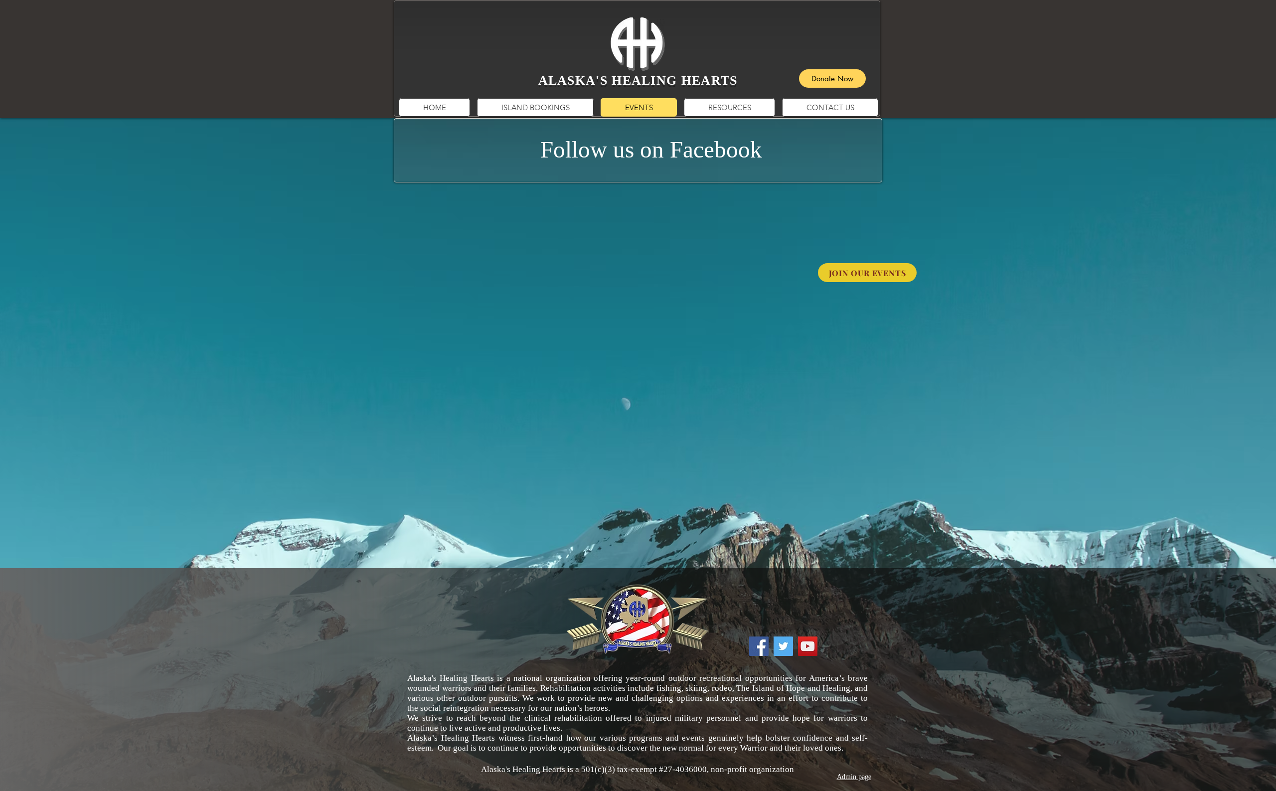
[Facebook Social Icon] (759, 646)
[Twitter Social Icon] (783, 646)
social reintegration (454, 708)
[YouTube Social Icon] (807, 646)
